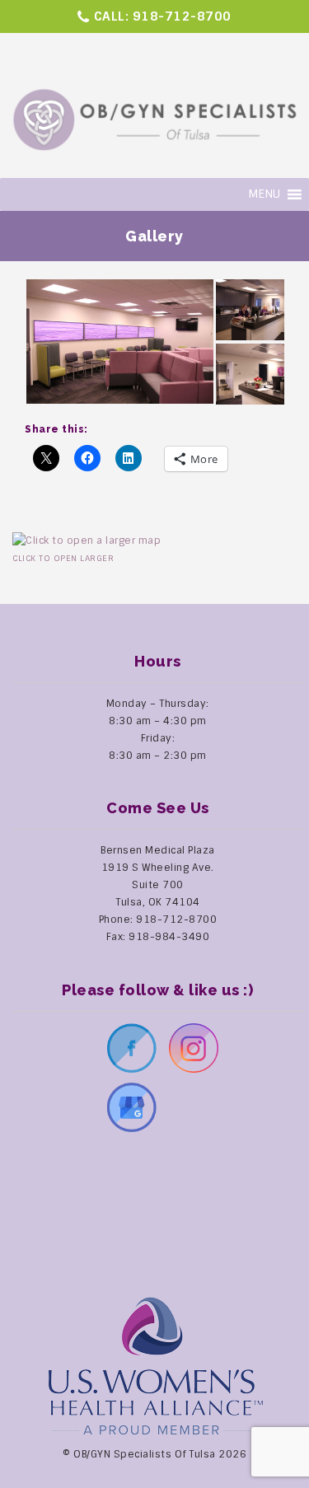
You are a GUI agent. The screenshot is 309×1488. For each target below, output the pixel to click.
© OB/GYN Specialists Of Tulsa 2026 (154, 1454)
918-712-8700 (182, 16)
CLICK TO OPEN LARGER (63, 558)
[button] (119, 341)
